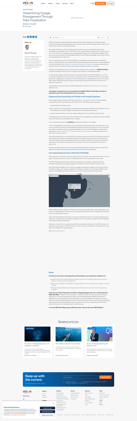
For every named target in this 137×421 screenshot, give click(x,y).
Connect (44, 393)
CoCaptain (44, 397)
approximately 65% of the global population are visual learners (74, 131)
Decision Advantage (103, 397)
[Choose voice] (108, 37)
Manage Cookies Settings (47, 415)
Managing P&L (60, 400)
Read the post (37, 341)
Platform (43, 3)
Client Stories (88, 397)
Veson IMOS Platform (55, 53)
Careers (101, 398)
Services (58, 3)
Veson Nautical (28, 3)
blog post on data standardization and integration (78, 64)
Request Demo (100, 3)
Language (93, 3)
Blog (86, 395)
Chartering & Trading (61, 402)
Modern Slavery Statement (91, 414)
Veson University (74, 397)
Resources (65, 3)
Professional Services (75, 393)
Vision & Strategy (30, 328)
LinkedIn (28, 37)
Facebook (31, 37)
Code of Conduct (101, 414)
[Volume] (98, 37)
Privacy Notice (60, 414)
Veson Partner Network (104, 395)
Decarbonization (60, 393)
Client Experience (75, 395)
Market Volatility (60, 395)
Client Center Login (109, 414)
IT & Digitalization (60, 409)
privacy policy (79, 381)
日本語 (101, 400)
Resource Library (88, 393)
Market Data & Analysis (90, 398)
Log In (111, 3)
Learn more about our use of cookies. (18, 414)
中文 (100, 402)
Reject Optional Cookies (47, 411)
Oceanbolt (104, 75)
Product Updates (89, 402)
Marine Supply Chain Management (61, 405)
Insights (44, 395)
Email (36, 37)
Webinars (87, 400)
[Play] (51, 37)
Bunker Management (61, 407)
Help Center (73, 398)
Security (82, 414)
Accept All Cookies (47, 408)
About (71, 3)
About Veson (102, 393)
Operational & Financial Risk (63, 398)
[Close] (54, 403)
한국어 (101, 404)
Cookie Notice (67, 414)
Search (91, 3)
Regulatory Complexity (62, 397)
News (86, 404)
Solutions (50, 3)
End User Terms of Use (75, 414)
